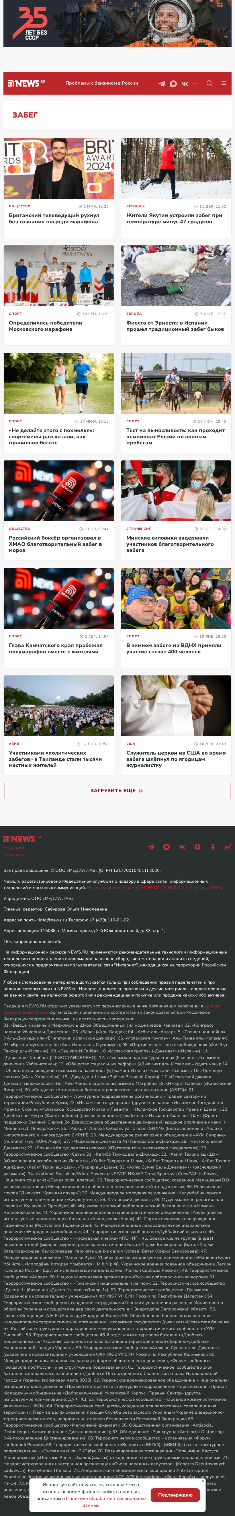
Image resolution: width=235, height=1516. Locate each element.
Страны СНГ (138, 529)
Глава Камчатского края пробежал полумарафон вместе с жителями (56, 648)
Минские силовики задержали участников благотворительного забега (170, 544)
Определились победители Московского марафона (45, 326)
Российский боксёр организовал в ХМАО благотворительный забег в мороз (55, 544)
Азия (14, 744)
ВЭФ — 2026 (101, 83)
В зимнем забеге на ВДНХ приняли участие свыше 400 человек (174, 648)
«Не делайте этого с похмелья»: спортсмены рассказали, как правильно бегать (51, 436)
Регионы (135, 206)
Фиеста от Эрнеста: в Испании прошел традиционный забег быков (175, 326)
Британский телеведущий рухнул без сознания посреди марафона (54, 218)
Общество (20, 206)
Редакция (14, 848)
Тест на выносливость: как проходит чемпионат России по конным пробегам (175, 436)
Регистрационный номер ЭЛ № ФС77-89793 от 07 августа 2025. (154, 887)
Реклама (13, 854)
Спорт (15, 314)
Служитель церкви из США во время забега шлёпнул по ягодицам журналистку (176, 759)
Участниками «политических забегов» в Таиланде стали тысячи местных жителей (55, 759)
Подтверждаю (175, 1495)
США (131, 744)
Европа (134, 314)
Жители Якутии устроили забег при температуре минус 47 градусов (174, 218)
